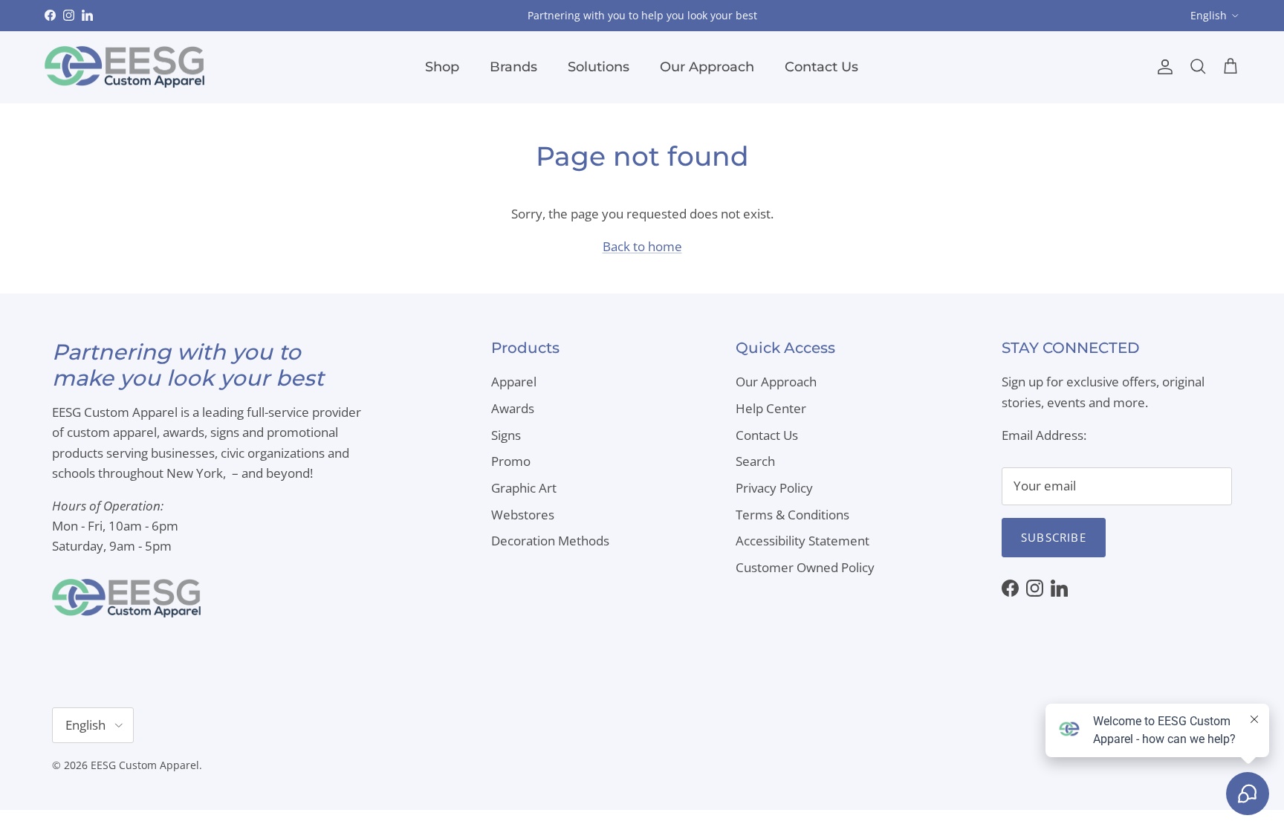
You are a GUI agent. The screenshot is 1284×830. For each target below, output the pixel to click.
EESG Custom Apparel (145, 765)
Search (755, 461)
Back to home (642, 246)
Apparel (513, 381)
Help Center (771, 408)
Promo (511, 461)
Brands (513, 67)
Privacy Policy (774, 487)
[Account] (1162, 67)
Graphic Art (524, 487)
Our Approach (707, 67)
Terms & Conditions (792, 514)
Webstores (522, 514)
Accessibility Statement (802, 540)
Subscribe (1053, 537)
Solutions (598, 67)
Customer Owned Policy (805, 567)
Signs (506, 435)
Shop (442, 67)
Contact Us (821, 67)
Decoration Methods (550, 540)
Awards (512, 408)
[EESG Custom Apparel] (124, 67)
